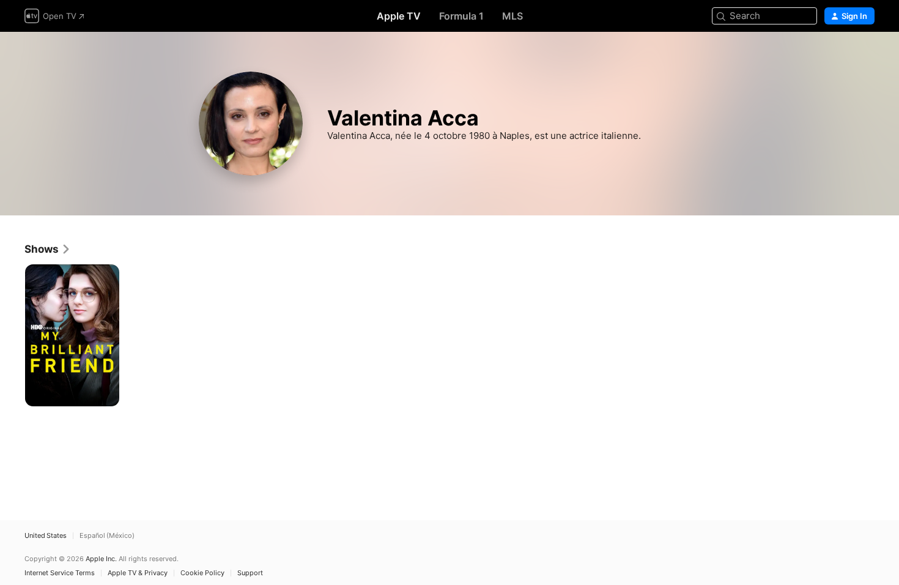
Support (250, 573)
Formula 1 (461, 16)
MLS (512, 16)
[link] (47, 249)
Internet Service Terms (59, 573)
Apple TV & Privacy (138, 573)
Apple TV (399, 16)
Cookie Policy (202, 573)
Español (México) (107, 535)
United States (45, 535)
